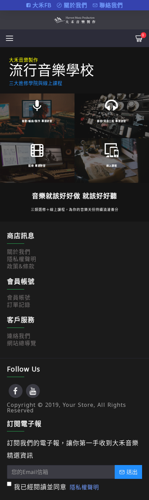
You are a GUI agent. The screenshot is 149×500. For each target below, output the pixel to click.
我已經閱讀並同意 (56, 487)
